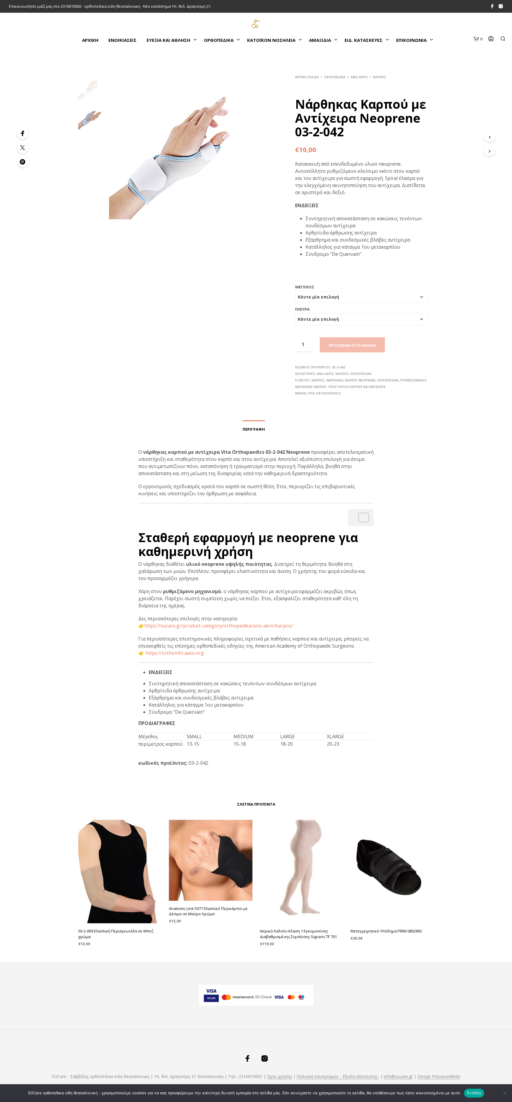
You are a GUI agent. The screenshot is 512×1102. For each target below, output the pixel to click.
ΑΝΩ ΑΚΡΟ (359, 77)
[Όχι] (505, 1093)
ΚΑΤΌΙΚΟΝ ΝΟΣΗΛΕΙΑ (271, 40)
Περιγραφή (254, 429)
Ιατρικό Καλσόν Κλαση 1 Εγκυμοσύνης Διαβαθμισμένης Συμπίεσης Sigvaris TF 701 (298, 933)
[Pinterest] (22, 161)
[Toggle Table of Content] (360, 517)
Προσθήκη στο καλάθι (352, 345)
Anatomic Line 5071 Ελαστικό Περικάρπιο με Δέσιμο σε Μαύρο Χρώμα (208, 911)
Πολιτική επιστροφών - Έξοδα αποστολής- (338, 1076)
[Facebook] (22, 133)
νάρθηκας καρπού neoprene (350, 380)
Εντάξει (474, 1092)
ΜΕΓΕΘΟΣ (304, 287)
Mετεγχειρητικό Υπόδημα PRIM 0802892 (386, 931)
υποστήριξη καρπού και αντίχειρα (356, 387)
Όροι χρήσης (279, 1076)
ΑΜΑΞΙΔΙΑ (320, 40)
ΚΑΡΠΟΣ (379, 77)
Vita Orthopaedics (324, 393)
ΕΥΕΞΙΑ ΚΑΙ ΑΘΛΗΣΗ (168, 40)
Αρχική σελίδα (307, 77)
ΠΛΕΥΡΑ (302, 309)
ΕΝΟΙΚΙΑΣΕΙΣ (122, 40)
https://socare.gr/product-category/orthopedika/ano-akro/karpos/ (219, 625)
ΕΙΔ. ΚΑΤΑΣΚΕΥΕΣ (364, 40)
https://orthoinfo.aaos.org (174, 653)
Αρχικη (90, 40)
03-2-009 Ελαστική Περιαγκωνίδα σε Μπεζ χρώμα (115, 933)
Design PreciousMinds (438, 1076)
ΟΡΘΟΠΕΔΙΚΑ (218, 40)
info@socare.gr (398, 1076)
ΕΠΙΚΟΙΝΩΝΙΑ (411, 40)
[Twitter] (22, 147)
